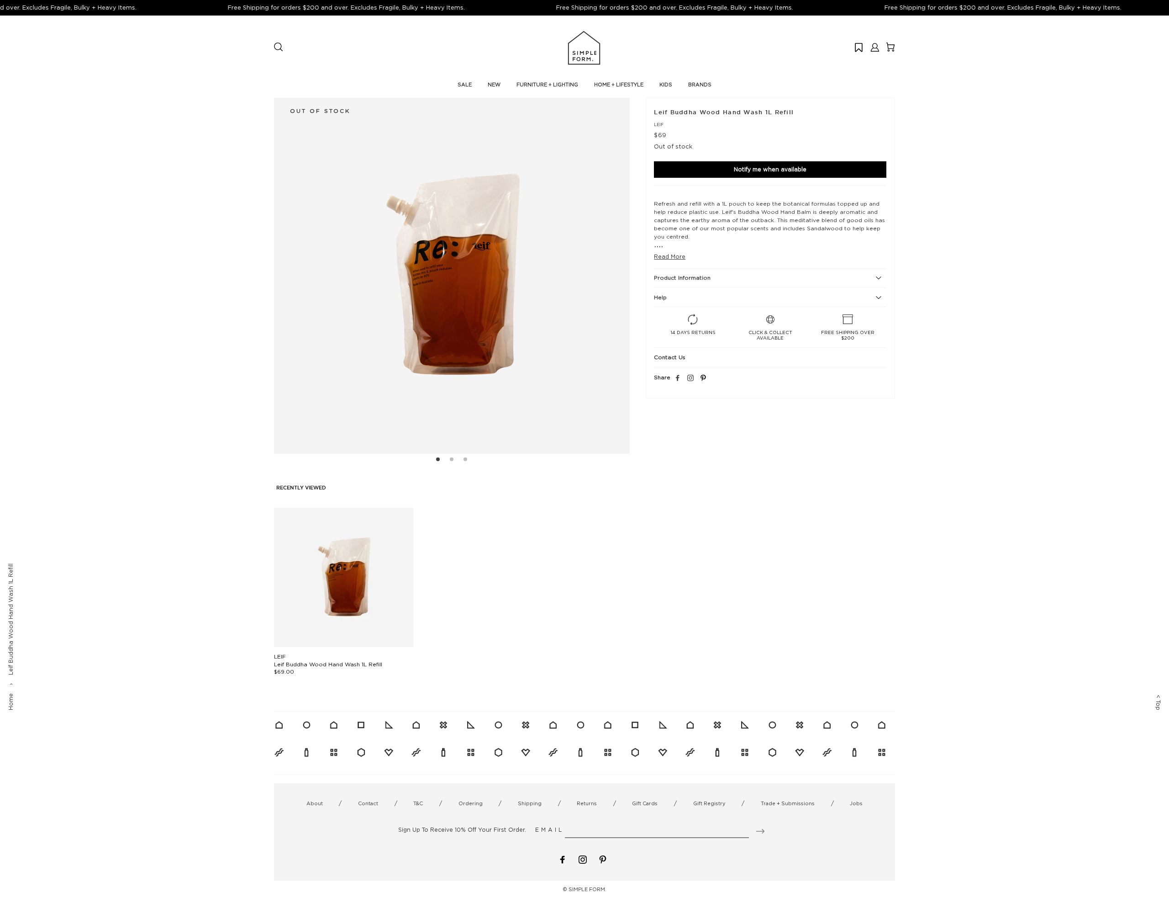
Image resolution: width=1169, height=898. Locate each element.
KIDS (665, 84)
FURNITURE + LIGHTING (547, 84)
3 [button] (465, 460)
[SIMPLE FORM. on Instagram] (690, 378)
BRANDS (699, 84)
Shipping (530, 803)
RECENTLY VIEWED (301, 488)
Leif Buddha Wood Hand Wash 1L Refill (328, 664)
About (314, 803)
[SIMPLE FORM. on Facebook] (562, 858)
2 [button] (451, 460)
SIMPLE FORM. (587, 889)
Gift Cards (645, 803)
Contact (368, 803)
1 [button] (437, 460)
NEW (494, 84)
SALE (465, 84)
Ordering (470, 803)
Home (10, 701)
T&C (418, 803)
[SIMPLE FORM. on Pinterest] (603, 858)
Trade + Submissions (788, 803)
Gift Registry (709, 803)
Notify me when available (770, 169)
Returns (587, 803)
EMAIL (549, 829)
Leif (658, 124)
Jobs (856, 803)
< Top (1158, 702)
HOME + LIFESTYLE (618, 84)
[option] (452, 276)
